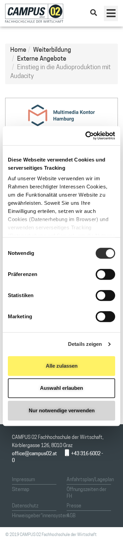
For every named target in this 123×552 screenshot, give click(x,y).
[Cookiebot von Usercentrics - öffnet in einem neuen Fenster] (86, 135)
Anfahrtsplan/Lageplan (90, 479)
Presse (74, 506)
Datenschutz (25, 506)
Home (18, 50)
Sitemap (20, 489)
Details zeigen (85, 344)
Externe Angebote (41, 59)
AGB (71, 516)
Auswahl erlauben (61, 388)
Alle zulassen (62, 366)
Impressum (23, 479)
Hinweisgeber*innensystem (40, 516)
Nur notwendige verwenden (62, 410)
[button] (111, 13)
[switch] (105, 274)
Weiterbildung (52, 50)
